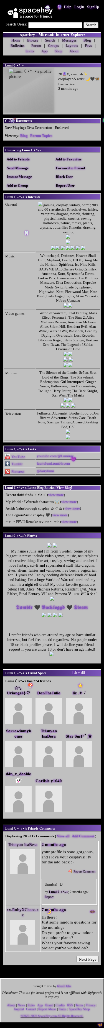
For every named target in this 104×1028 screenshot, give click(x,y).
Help (67, 7)
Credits (60, 1005)
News (21, 1005)
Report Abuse (47, 1009)
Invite (30, 51)
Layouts (72, 46)
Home (15, 40)
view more (56, 495)
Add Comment (83, 836)
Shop (58, 51)
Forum (36, 46)
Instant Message (19, 177)
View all (63, 836)
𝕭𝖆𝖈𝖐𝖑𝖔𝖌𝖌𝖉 (53, 607)
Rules (31, 1005)
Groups (53, 46)
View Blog (64, 488)
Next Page (88, 959)
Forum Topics (41, 136)
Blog (24, 136)
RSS (70, 1005)
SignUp (93, 7)
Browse (32, 40)
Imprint (19, 1009)
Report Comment (84, 871)
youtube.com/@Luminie (55, 456)
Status (63, 1009)
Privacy (91, 1005)
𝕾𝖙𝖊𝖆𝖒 (81, 607)
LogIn (79, 7)
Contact (31, 1009)
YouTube (18, 457)
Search (91, 25)
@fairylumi (45, 471)
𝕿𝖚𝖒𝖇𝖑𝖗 (24, 607)
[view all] (78, 672)
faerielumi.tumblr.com (53, 463)
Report (49, 897)
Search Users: (16, 24)
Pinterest (17, 471)
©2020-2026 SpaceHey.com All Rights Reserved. (52, 1015)
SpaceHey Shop (79, 1009)
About (74, 51)
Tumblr (16, 464)
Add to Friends (18, 159)
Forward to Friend (70, 168)
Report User (65, 185)
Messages (69, 40)
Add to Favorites (68, 159)
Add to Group (17, 185)
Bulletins (17, 46)
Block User (64, 177)
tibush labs (64, 986)
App (44, 51)
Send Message (17, 168)
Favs (88, 46)
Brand (49, 1005)
